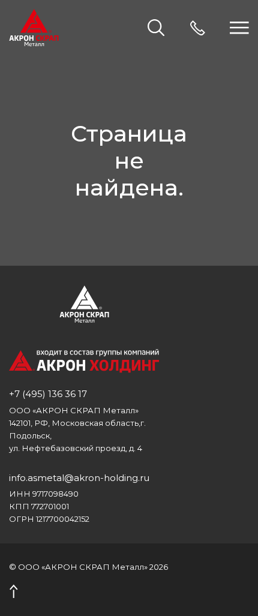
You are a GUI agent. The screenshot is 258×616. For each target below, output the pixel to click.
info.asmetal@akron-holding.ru (79, 478)
